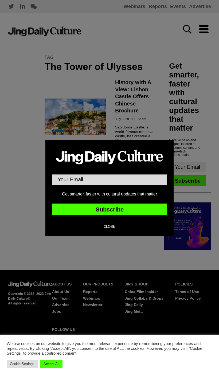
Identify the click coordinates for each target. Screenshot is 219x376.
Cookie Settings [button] (22, 364)
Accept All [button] (51, 364)
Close (109, 227)
